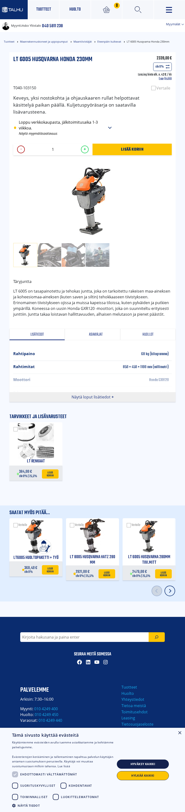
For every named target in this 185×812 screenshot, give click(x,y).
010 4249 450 (46, 714)
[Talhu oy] (14, 9)
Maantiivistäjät (82, 41)
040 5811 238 (52, 25)
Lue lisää (165, 79)
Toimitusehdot (134, 712)
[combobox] (84, 637)
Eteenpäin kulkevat (109, 41)
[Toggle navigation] (169, 9)
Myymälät (173, 24)
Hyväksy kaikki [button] (143, 764)
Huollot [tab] (147, 334)
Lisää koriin (132, 149)
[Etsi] (157, 637)
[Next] (170, 591)
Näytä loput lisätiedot (91, 397)
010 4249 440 (50, 720)
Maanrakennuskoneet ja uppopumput (44, 41)
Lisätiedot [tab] (37, 334)
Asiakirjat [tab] (95, 334)
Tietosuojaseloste (137, 724)
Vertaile (163, 88)
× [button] (179, 733)
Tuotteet (43, 9)
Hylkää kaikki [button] (142, 776)
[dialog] (92, 770)
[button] (63, 805)
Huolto (75, 9)
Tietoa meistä (133, 705)
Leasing (128, 718)
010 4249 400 (46, 708)
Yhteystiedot (132, 699)
